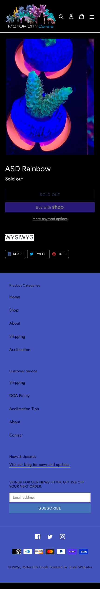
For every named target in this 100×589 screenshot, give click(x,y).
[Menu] (92, 16)
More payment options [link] (50, 218)
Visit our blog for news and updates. (39, 464)
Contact (16, 435)
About (14, 323)
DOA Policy (19, 396)
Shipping (17, 336)
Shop (13, 310)
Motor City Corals (35, 567)
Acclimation (19, 350)
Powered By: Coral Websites (71, 567)
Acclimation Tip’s (24, 409)
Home (14, 297)
